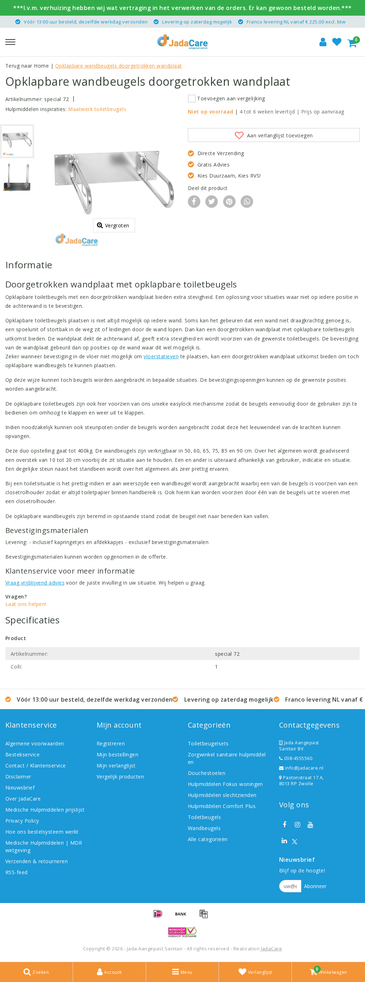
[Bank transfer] (183, 917)
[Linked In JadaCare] (284, 841)
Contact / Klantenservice (35, 765)
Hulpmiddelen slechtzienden (222, 795)
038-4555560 (297, 758)
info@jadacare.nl (304, 768)
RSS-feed (16, 872)
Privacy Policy (22, 820)
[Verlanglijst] (336, 42)
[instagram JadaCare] (297, 825)
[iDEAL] (160, 917)
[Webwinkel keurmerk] (182, 931)
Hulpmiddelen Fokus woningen (225, 784)
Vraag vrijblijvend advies (35, 582)
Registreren (111, 743)
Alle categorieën (208, 839)
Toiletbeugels (204, 817)
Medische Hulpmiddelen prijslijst (44, 809)
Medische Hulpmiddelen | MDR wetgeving (43, 846)
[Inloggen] (323, 42)
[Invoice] (205, 917)
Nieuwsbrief (20, 787)
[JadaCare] (182, 42)
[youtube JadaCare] (310, 825)
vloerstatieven (161, 356)
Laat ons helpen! (25, 604)
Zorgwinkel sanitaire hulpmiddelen (227, 758)
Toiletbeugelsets (208, 743)
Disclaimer (18, 776)
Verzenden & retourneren (36, 861)
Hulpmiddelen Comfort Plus (222, 806)
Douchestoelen (206, 773)
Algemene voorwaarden (34, 743)
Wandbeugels (204, 828)
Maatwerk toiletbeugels (97, 109)
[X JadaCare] (294, 840)
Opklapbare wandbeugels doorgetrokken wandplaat (118, 65)
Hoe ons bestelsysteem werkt (42, 831)
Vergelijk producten (120, 776)
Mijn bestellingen (117, 754)
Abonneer (315, 886)
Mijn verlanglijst (116, 765)
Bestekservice (22, 754)
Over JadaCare (23, 798)
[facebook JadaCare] (284, 825)
